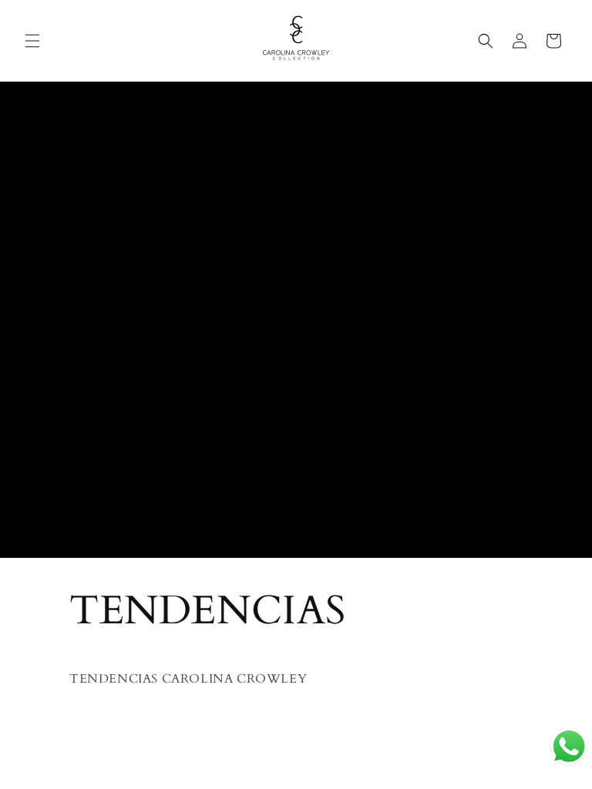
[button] (32, 41)
